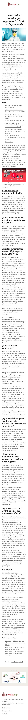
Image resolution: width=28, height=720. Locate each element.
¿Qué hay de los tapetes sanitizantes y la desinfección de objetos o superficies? (14, 125)
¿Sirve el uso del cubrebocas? (14, 120)
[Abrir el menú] (14, 8)
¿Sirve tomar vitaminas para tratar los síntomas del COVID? (15, 111)
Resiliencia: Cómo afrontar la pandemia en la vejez (14, 648)
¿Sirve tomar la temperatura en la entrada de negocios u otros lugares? (15, 131)
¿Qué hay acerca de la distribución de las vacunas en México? (15, 137)
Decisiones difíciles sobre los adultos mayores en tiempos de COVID (15, 643)
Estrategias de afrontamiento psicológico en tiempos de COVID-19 (14, 653)
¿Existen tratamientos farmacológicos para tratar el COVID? (14, 116)
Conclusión (9, 142)
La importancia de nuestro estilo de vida (13, 106)
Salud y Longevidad (17, 662)
